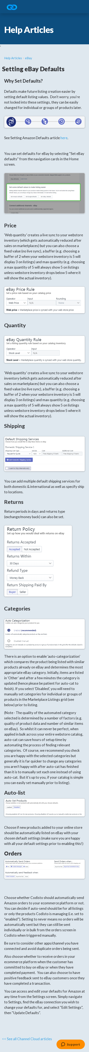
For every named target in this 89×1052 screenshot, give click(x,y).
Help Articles (13, 58)
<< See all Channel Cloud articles (27, 1039)
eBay (28, 58)
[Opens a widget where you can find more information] (70, 1045)
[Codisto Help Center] (13, 7)
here (63, 138)
